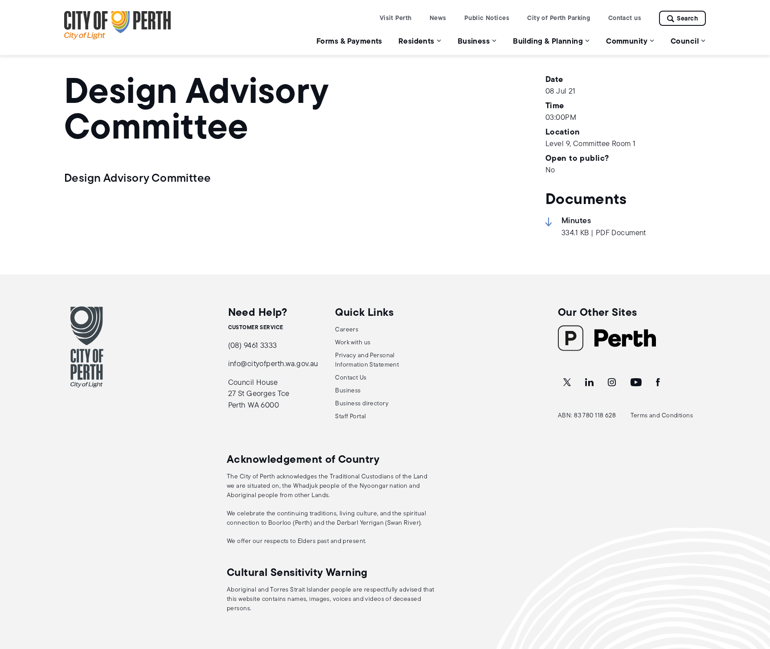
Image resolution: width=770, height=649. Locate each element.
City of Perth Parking (558, 18)
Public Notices (486, 18)
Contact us (624, 18)
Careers (346, 330)
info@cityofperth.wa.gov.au (273, 364)
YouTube (636, 382)
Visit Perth (396, 18)
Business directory (362, 403)
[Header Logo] (117, 37)
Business (347, 391)
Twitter (568, 382)
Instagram (612, 382)
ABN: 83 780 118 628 (587, 415)
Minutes (576, 221)
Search (687, 19)
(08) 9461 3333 (252, 346)
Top (754, 595)
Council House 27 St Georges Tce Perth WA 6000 (259, 394)
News (438, 18)
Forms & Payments (349, 41)
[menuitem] (349, 41)
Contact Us (350, 378)
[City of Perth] (86, 347)
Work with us (352, 342)
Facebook (659, 382)
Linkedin (590, 382)
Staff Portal (350, 416)
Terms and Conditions (662, 415)
